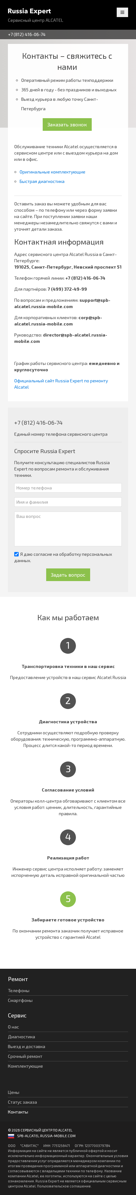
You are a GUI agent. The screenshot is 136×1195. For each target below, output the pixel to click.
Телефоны (18, 990)
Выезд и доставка (26, 1046)
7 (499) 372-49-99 (67, 289)
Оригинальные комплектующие (52, 171)
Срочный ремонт (25, 1056)
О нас (13, 1026)
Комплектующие (25, 1066)
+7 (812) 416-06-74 (27, 34)
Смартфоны (20, 1000)
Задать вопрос (68, 575)
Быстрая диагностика (42, 181)
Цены (13, 1092)
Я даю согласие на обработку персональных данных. (63, 557)
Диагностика (21, 1036)
